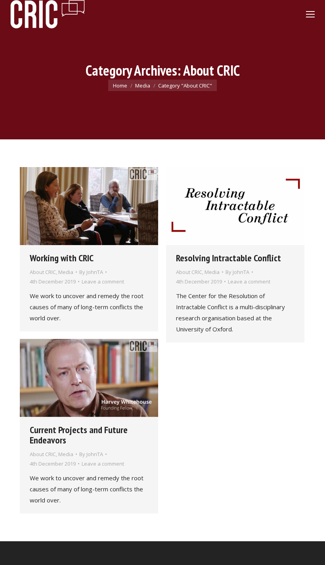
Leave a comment (103, 281)
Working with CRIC (62, 258)
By (91, 272)
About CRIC (43, 272)
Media (65, 272)
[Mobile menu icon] (310, 14)
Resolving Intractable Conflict (228, 258)
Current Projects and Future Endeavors (79, 435)
